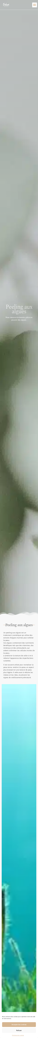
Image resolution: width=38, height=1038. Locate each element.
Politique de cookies (18, 1035)
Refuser (19, 1030)
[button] (34, 5)
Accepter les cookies (19, 1024)
